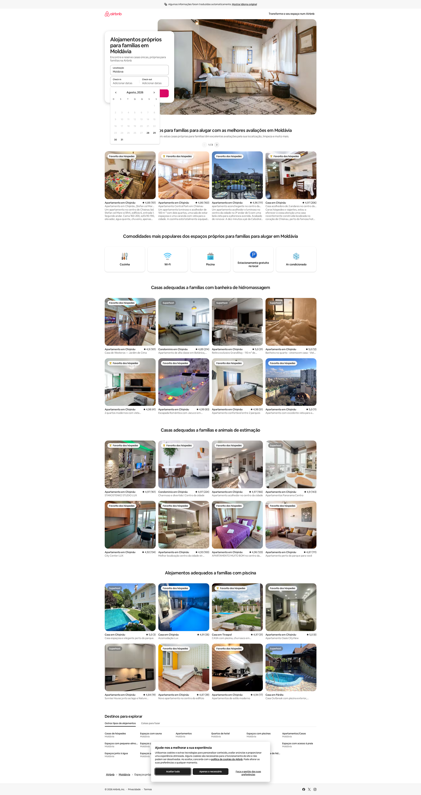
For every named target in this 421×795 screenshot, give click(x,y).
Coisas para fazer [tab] (150, 723)
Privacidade (134, 789)
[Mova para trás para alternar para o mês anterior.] (116, 93)
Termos (148, 789)
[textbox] (125, 83)
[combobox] (139, 72)
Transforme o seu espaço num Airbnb (291, 14)
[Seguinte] (216, 144)
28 (148, 132)
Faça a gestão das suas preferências (248, 773)
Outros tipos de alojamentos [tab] (120, 723)
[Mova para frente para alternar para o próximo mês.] (154, 93)
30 (115, 139)
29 (154, 132)
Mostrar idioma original (244, 4)
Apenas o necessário (210, 771)
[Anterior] (204, 144)
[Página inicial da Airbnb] (113, 14)
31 (122, 139)
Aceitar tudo (173, 771)
